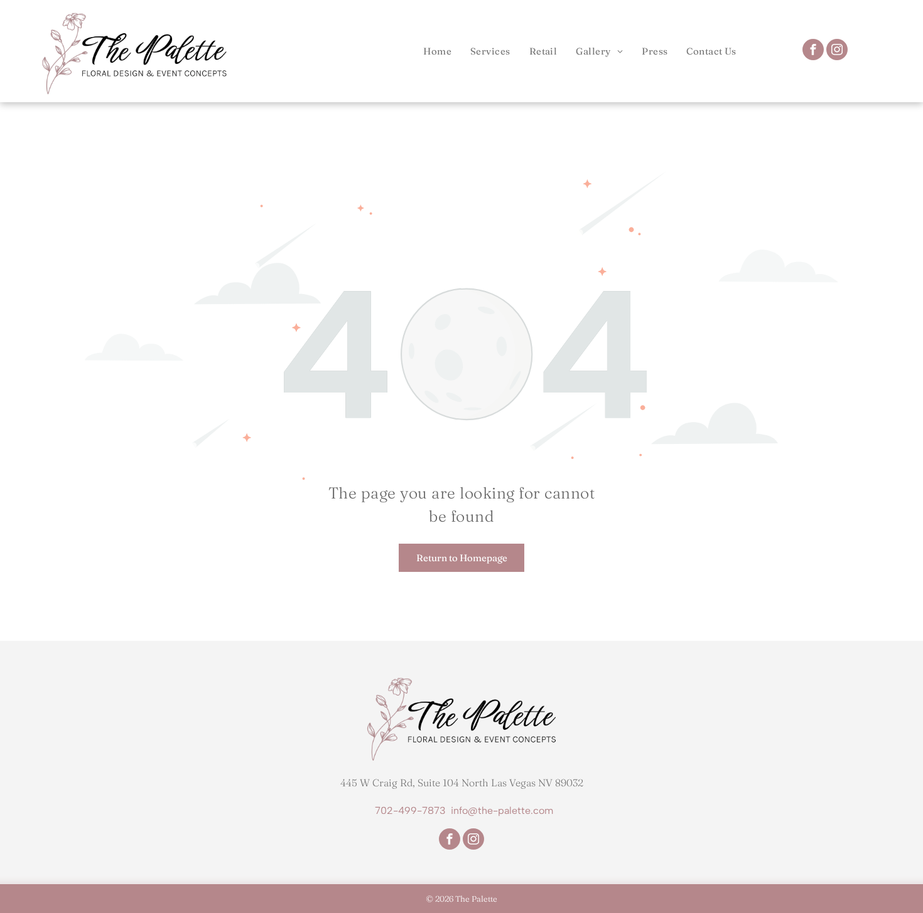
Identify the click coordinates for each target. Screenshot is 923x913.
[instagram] (837, 51)
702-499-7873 (410, 810)
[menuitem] (437, 51)
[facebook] (813, 51)
